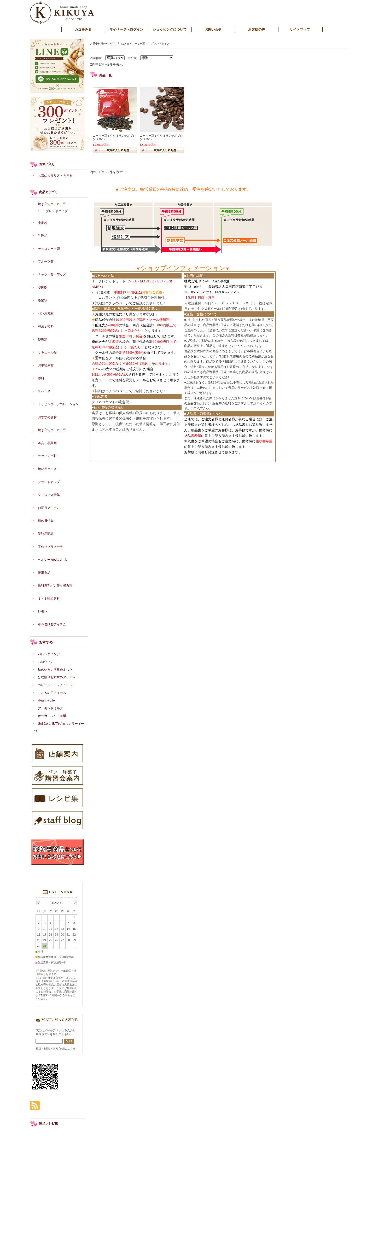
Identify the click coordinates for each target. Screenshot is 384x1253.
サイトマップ (300, 29)
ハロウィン (46, 662)
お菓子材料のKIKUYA (102, 43)
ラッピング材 (47, 456)
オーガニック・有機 (52, 716)
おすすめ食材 (47, 417)
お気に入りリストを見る (55, 175)
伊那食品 (44, 573)
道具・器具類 (47, 443)
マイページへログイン (126, 29)
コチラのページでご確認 (124, 303)
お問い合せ (213, 29)
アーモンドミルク (50, 708)
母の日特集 (46, 521)
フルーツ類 (46, 261)
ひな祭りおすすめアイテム (56, 677)
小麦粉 (42, 223)
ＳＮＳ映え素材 (49, 598)
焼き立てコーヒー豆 (133, 43)
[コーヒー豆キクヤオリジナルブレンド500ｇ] (162, 129)
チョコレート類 (49, 249)
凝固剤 (42, 287)
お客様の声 (256, 29)
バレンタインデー (50, 654)
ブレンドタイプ (57, 211)
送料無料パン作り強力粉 (55, 585)
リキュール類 (47, 352)
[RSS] (35, 1107)
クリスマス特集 (49, 495)
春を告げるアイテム (52, 624)
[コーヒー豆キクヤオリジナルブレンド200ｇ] (115, 129)
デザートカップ (49, 482)
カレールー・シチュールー (56, 685)
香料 (41, 378)
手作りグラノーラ (50, 547)
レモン (42, 611)
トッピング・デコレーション (58, 404)
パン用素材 (46, 313)
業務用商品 (46, 534)
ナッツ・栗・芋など (52, 274)
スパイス (44, 391)
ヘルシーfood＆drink (52, 559)
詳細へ (152, 314)
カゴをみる (83, 29)
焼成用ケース (47, 469)
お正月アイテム (49, 508)
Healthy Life (46, 700)
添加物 (44, 300)
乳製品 (42, 235)
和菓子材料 (46, 326)
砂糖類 (42, 339)
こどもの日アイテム (52, 693)
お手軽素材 (46, 365)
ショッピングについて (170, 29)
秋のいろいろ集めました (55, 669)
